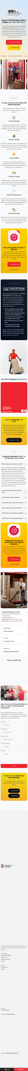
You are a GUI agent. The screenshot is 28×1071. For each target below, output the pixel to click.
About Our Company (6, 955)
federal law (4, 219)
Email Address (4, 728)
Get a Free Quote (14, 269)
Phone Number (4, 736)
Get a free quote (15, 559)
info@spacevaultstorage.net (12, 1053)
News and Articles (5, 959)
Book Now (22, 64)
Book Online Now (14, 795)
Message (3, 750)
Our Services (4, 967)
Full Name (3, 721)
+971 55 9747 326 (15, 264)
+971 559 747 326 (10, 1014)
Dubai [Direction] (5, 1009)
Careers (3, 961)
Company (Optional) (5, 743)
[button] (22, 410)
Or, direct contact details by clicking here (12, 707)
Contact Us (4, 957)
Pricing (3, 969)
